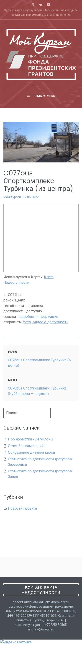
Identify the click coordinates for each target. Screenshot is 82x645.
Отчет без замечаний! (26, 446)
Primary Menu (43, 96)
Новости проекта (22, 508)
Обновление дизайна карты (31, 452)
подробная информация (38, 316)
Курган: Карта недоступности (41, 589)
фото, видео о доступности (45, 322)
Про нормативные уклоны (30, 439)
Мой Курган (12, 197)
